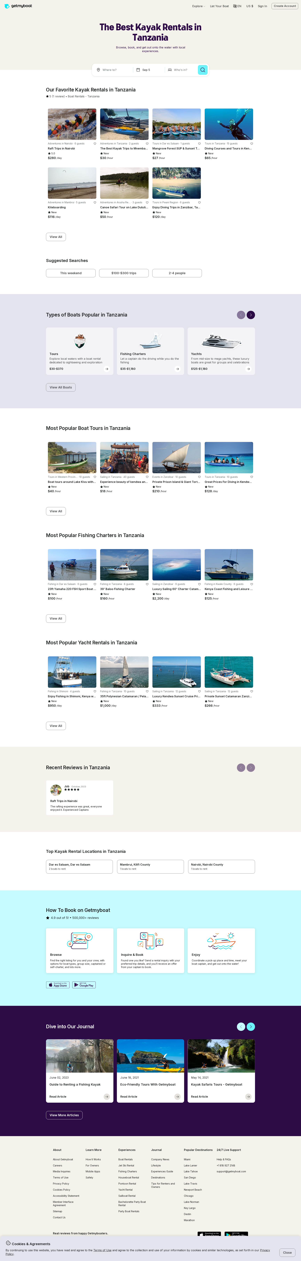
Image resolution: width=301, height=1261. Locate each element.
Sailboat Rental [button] (127, 1195)
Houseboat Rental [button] (128, 1177)
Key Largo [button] (190, 1207)
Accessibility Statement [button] (66, 1195)
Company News (160, 1159)
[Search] (203, 70)
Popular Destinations (198, 1150)
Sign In (262, 6)
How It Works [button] (93, 1159)
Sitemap (57, 1211)
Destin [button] (187, 1214)
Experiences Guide (162, 1171)
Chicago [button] (189, 1195)
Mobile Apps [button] (93, 1171)
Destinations (158, 1177)
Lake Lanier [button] (190, 1165)
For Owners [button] (92, 1165)
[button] (219, 6)
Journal (156, 1150)
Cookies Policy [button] (61, 1189)
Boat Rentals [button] (125, 1159)
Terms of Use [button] (102, 1250)
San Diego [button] (190, 1177)
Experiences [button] (127, 1150)
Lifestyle (156, 1165)
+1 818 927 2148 (226, 1165)
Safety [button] (89, 1177)
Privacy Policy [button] (61, 1183)
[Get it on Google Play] (84, 985)
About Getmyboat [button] (63, 1159)
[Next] (251, 315)
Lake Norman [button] (191, 1201)
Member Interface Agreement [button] (63, 1203)
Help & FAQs (224, 1159)
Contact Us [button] (59, 1217)
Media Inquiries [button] (61, 1171)
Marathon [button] (189, 1220)
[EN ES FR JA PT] (237, 6)
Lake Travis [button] (190, 1183)
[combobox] (113, 70)
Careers (57, 1165)
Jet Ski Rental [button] (126, 1165)
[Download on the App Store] (58, 985)
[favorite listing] (95, 143)
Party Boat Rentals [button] (128, 1211)
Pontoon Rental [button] (127, 1183)
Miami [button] (187, 1159)
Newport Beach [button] (193, 1189)
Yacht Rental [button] (125, 1189)
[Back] (241, 315)
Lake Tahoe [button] (191, 1171)
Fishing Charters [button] (127, 1171)
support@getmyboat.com (231, 1171)
